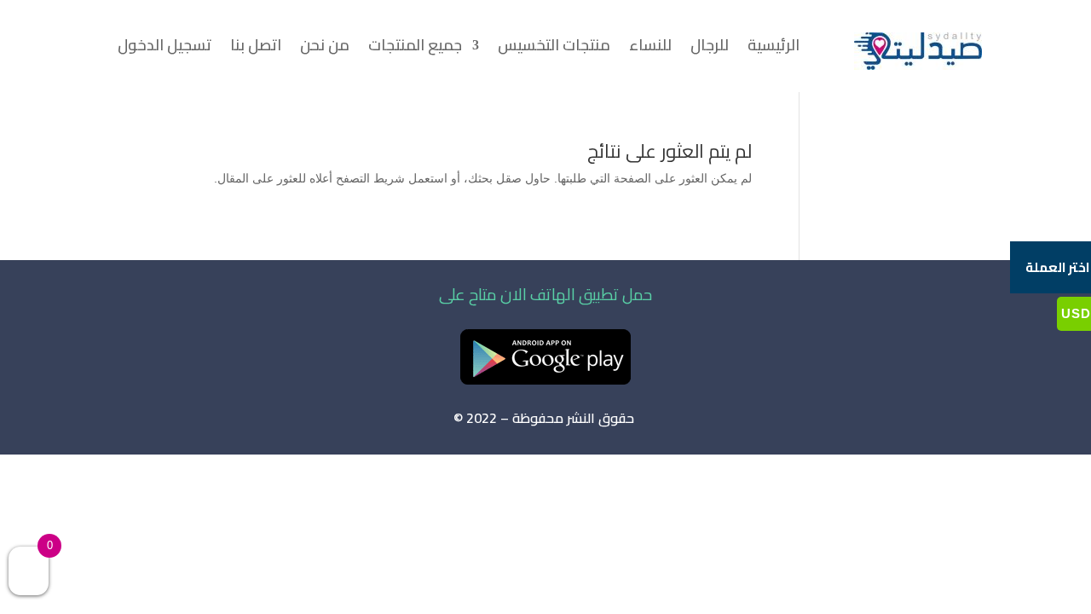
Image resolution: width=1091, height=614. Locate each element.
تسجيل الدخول (164, 48)
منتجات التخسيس (554, 48)
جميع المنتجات (415, 48)
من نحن (324, 48)
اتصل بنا (255, 48)
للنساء (650, 48)
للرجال (709, 48)
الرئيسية (773, 48)
